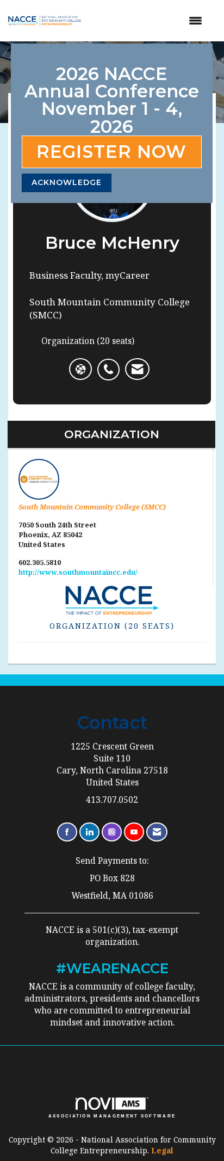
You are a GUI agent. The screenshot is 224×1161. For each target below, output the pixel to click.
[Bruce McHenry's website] (80, 369)
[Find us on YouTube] (134, 831)
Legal (162, 1150)
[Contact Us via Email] (156, 831)
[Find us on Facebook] (67, 831)
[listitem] (111, 363)
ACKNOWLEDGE (67, 182)
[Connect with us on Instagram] (112, 831)
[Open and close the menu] (151, 21)
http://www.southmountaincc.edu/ (78, 572)
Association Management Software (112, 1116)
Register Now (111, 151)
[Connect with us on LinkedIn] (89, 831)
